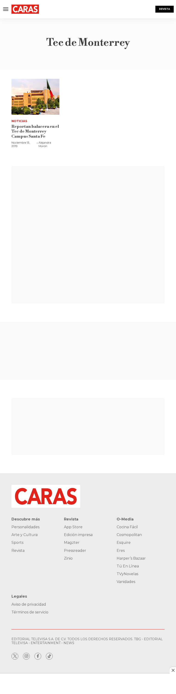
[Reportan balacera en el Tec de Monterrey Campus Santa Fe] (35, 97)
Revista (164, 9)
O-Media (125, 519)
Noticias (19, 121)
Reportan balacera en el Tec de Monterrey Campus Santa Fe (35, 131)
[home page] (25, 9)
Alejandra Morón (44, 144)
